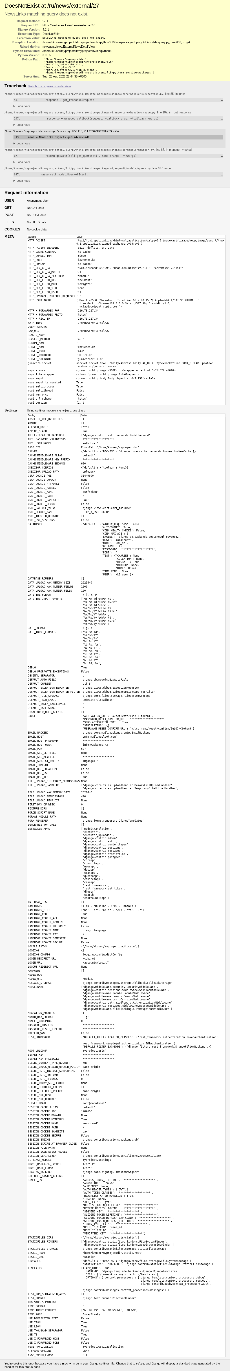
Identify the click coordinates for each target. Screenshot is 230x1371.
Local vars (23, 106)
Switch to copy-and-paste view (49, 86)
